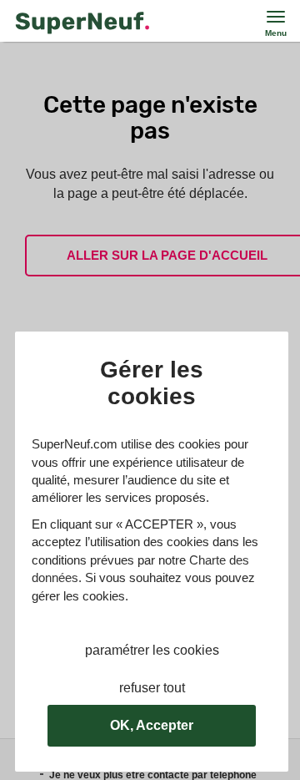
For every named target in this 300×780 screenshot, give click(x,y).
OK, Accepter (151, 725)
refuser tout (152, 688)
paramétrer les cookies (152, 650)
